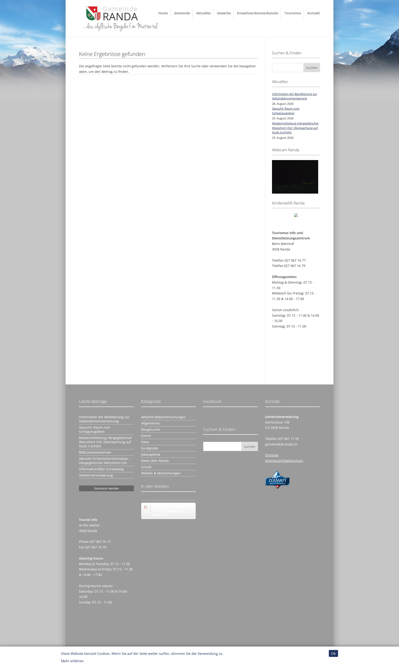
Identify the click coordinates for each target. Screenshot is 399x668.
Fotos (145, 442)
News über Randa (155, 461)
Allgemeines (150, 423)
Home (163, 13)
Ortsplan (272, 455)
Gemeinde (182, 13)
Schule (146, 467)
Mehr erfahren (72, 661)
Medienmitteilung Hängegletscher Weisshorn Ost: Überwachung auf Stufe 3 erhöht (295, 127)
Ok (333, 653)
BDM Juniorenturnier (95, 452)
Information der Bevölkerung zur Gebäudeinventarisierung (294, 96)
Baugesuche (150, 429)
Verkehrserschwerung (96, 475)
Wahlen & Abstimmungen (161, 473)
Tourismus (292, 13)
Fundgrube (149, 448)
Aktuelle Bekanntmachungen (163, 417)
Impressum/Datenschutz (284, 460)
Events (146, 436)
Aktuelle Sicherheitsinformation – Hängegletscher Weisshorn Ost (104, 461)
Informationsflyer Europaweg (101, 469)
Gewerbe (224, 13)
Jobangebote (150, 454)
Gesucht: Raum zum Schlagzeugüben (285, 110)
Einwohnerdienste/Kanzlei (257, 13)
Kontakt (313, 13)
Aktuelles (203, 13)
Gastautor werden (106, 488)
